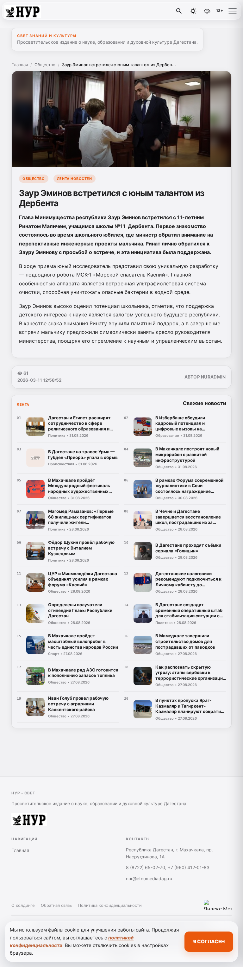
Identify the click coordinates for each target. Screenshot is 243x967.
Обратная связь (56, 905)
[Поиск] (179, 11)
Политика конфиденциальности (110, 905)
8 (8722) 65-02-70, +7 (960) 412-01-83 (167, 867)
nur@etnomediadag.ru (149, 878)
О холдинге (22, 905)
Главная (19, 64)
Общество (44, 64)
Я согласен (209, 941)
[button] (233, 11)
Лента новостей (74, 178)
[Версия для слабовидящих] (207, 11)
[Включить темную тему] (193, 11)
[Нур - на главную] (31, 11)
